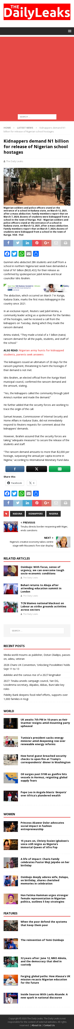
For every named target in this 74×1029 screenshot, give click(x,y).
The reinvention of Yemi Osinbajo (42, 940)
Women (9, 814)
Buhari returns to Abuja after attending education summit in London (41, 588)
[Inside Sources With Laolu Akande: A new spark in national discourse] (11, 998)
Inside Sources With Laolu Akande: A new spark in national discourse (44, 996)
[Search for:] (37, 116)
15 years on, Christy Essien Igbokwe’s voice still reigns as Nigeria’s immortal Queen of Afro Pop (45, 844)
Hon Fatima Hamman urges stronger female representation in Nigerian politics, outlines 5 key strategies (44, 898)
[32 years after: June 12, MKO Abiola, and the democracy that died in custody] (11, 962)
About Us (37, 1025)
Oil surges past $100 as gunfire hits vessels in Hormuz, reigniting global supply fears (44, 777)
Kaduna (17, 513)
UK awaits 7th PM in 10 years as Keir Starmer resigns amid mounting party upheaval (45, 723)
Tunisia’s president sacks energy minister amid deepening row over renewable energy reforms (43, 741)
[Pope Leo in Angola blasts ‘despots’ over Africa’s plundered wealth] (11, 796)
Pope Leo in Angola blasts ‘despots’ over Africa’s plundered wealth (44, 793)
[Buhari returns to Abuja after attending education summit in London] (11, 589)
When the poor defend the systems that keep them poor (44, 923)
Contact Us (49, 1025)
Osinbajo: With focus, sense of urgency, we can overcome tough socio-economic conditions (42, 570)
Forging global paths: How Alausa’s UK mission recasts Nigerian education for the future (45, 979)
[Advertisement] (37, 74)
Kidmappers (36, 513)
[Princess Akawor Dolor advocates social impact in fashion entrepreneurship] (11, 826)
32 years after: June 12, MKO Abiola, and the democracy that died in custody (44, 961)
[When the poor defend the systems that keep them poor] (11, 925)
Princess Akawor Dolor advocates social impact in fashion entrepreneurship (42, 826)
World (9, 711)
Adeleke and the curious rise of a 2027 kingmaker (32, 675)
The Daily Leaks (14, 161)
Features (10, 913)
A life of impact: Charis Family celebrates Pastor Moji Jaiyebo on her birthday (45, 862)
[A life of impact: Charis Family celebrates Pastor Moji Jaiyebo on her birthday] (11, 862)
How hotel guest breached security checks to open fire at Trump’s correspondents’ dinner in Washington (45, 759)
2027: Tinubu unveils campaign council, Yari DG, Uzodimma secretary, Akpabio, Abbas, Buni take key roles (34, 685)
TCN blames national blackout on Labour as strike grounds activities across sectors (43, 606)
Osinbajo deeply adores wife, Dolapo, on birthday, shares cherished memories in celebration (45, 880)
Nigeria (53, 513)
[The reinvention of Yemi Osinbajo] (11, 943)
